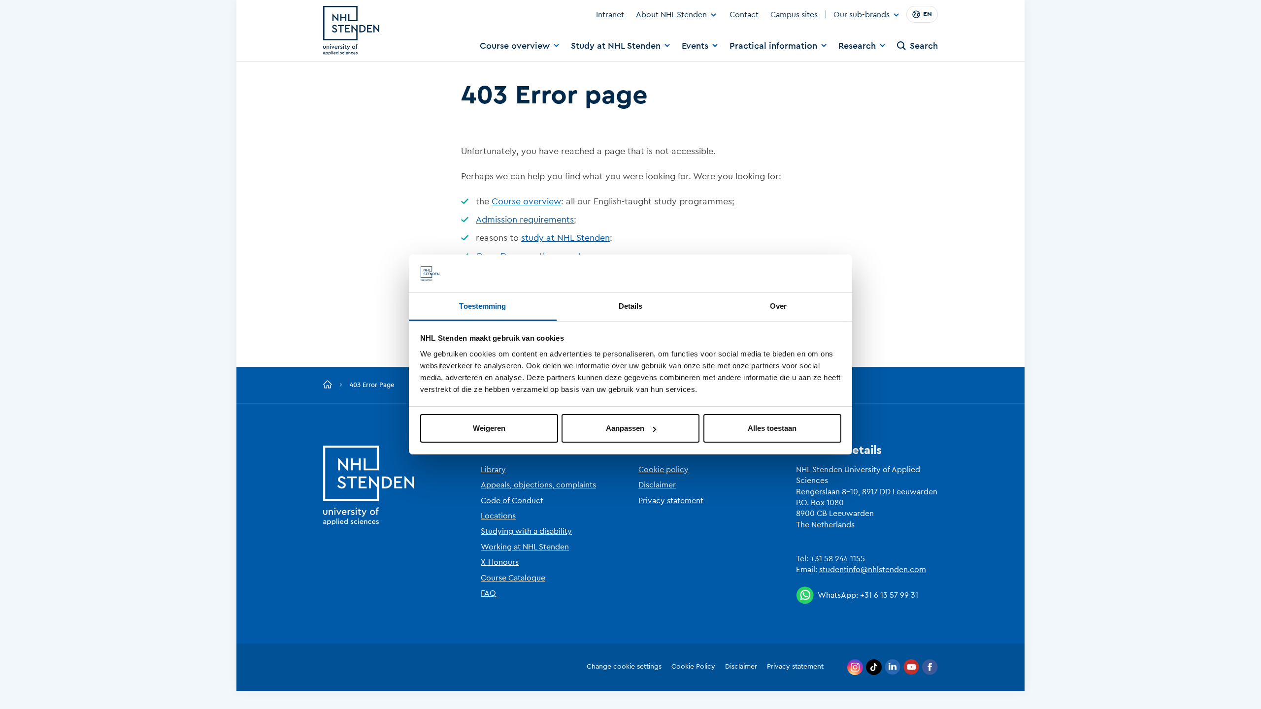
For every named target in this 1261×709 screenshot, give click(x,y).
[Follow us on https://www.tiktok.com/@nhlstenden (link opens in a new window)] (874, 667)
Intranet (610, 15)
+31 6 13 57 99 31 (889, 595)
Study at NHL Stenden (616, 45)
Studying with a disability (526, 531)
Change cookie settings (624, 666)
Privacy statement (670, 501)
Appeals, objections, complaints (538, 485)
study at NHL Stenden (565, 237)
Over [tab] (778, 306)
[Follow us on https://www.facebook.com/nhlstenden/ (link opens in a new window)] (930, 667)
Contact (744, 15)
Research (857, 45)
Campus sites (794, 15)
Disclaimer (657, 485)
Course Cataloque (513, 578)
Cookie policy (663, 470)
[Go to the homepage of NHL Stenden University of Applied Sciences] (351, 30)
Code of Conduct (512, 501)
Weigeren (489, 428)
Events (695, 45)
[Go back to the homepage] (327, 385)
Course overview (515, 45)
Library (493, 470)
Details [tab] (631, 306)
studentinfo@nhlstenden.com (872, 570)
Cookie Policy (693, 666)
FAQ (488, 593)
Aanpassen (625, 428)
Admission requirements (525, 219)
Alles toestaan (772, 428)
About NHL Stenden (671, 15)
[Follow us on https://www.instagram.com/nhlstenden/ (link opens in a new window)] (855, 667)
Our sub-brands (861, 15)
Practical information (773, 45)
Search (924, 45)
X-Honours (500, 562)
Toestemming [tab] (482, 306)
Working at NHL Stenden (525, 547)
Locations (498, 516)
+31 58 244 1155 (837, 559)
